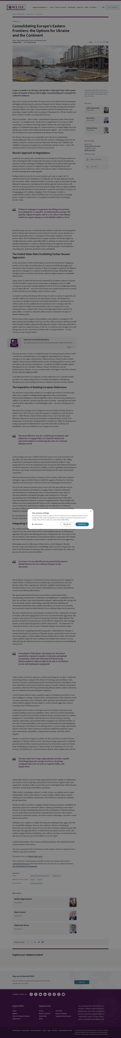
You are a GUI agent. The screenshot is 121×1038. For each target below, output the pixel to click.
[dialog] (60, 519)
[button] (37, 524)
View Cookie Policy (63, 520)
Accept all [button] (82, 524)
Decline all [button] (67, 524)
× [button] (90, 511)
